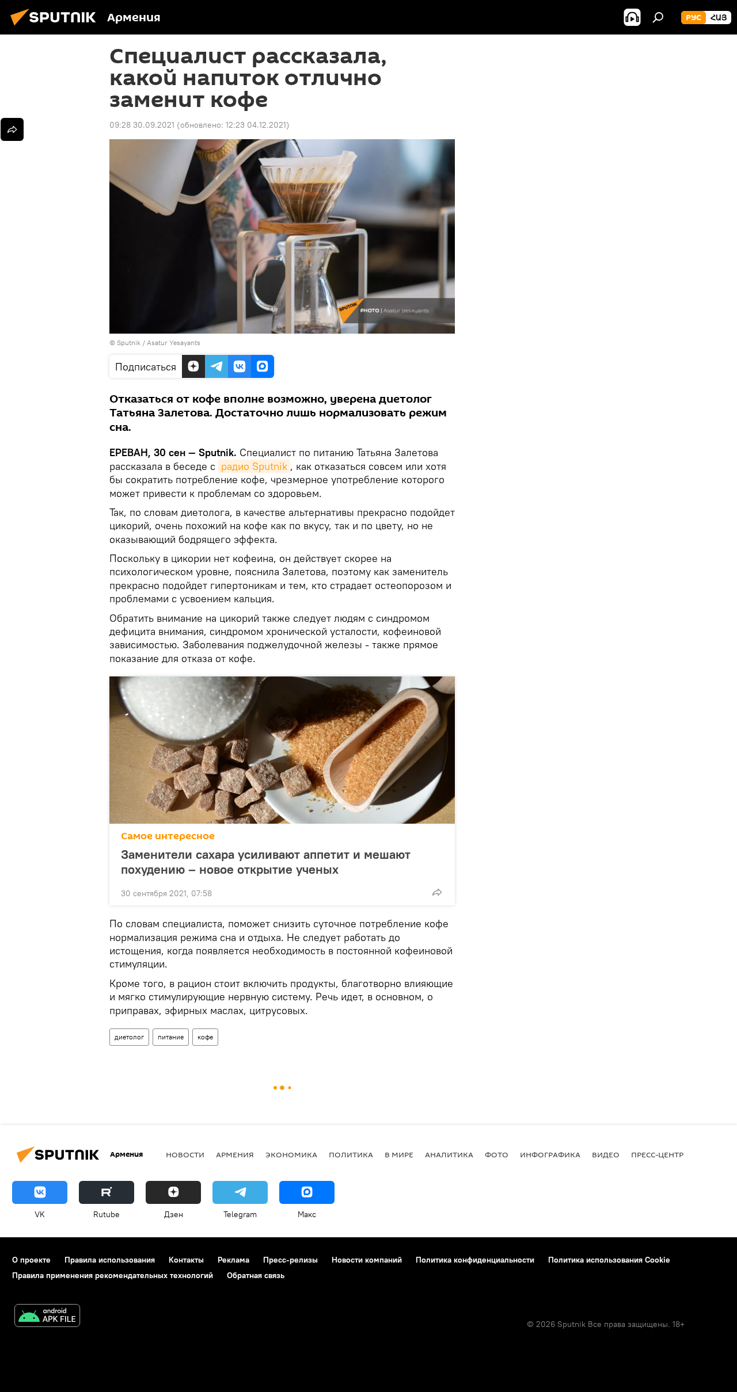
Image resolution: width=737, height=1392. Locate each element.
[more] (437, 892)
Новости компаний (367, 1260)
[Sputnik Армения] (56, 27)
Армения (235, 1154)
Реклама (233, 1260)
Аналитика (449, 1154)
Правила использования (109, 1260)
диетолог (129, 1036)
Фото (496, 1154)
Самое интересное (168, 836)
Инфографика (550, 1154)
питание (171, 1036)
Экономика (291, 1154)
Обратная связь (255, 1275)
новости (185, 1154)
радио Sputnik (254, 466)
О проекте (31, 1260)
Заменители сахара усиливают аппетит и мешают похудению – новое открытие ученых (266, 862)
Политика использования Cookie (609, 1260)
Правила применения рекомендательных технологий (112, 1275)
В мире (399, 1154)
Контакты (186, 1260)
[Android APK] (47, 1317)
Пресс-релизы (290, 1260)
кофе (205, 1036)
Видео (606, 1154)
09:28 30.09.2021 (141, 125)
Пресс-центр (657, 1154)
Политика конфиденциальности (475, 1260)
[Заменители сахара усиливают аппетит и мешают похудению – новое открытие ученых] (282, 750)
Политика (351, 1154)
